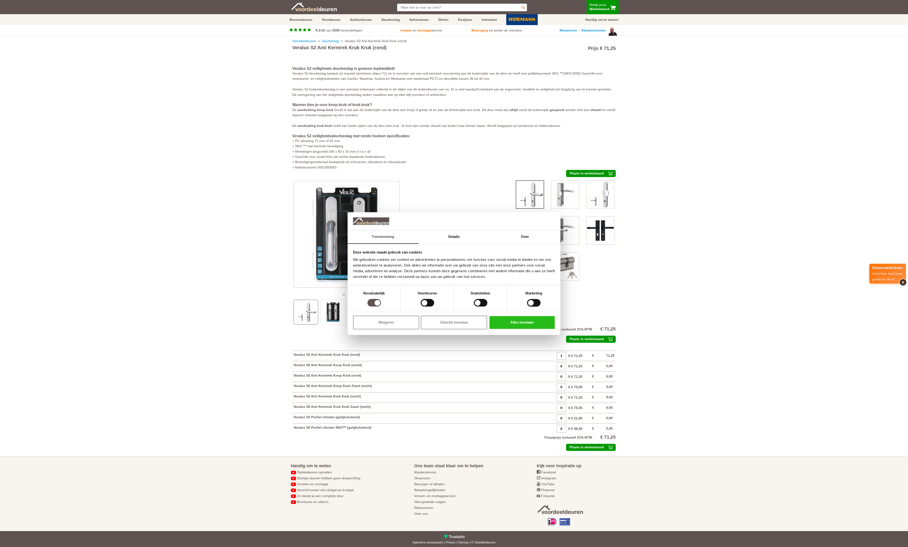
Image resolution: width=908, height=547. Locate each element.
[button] (344, 294)
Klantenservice (593, 30)
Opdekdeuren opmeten (314, 472)
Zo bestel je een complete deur (320, 496)
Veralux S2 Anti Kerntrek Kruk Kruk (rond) (326, 354)
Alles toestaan (522, 322)
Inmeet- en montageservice (434, 496)
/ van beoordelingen (338, 30)
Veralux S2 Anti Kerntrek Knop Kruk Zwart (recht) (332, 386)
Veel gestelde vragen (430, 502)
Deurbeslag (330, 41)
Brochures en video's (312, 502)
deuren (491, 542)
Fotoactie (548, 496)
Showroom (568, 30)
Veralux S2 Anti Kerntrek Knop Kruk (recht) (327, 365)
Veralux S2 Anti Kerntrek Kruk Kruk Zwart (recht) (332, 407)
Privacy (450, 542)
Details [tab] (454, 237)
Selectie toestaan (454, 322)
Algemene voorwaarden (427, 542)
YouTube (547, 484)
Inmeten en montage (312, 484)
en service (421, 30)
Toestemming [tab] (383, 237)
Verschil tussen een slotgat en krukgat (325, 490)
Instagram (548, 478)
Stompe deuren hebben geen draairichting (328, 478)
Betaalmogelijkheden (429, 490)
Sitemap (463, 542)
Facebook (548, 472)
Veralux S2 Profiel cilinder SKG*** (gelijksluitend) (332, 427)
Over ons (421, 514)
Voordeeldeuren (304, 41)
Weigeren (386, 322)
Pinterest (547, 490)
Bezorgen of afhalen (429, 484)
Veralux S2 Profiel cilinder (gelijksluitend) (326, 417)
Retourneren (423, 508)
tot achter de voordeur (496, 30)
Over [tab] (525, 237)
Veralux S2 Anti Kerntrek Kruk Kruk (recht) (327, 396)
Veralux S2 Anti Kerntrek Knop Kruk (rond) (327, 375)
